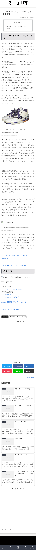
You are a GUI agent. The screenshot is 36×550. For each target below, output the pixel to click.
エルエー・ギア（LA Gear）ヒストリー (18, 26)
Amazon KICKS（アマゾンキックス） (14, 265)
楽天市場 (8, 294)
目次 (15, 22)
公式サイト (10, 29)
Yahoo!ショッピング (12, 297)
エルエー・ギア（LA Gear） (14, 289)
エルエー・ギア (22, 316)
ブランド (6, 316)
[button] (32, 306)
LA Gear (13, 316)
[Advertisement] (18, 341)
